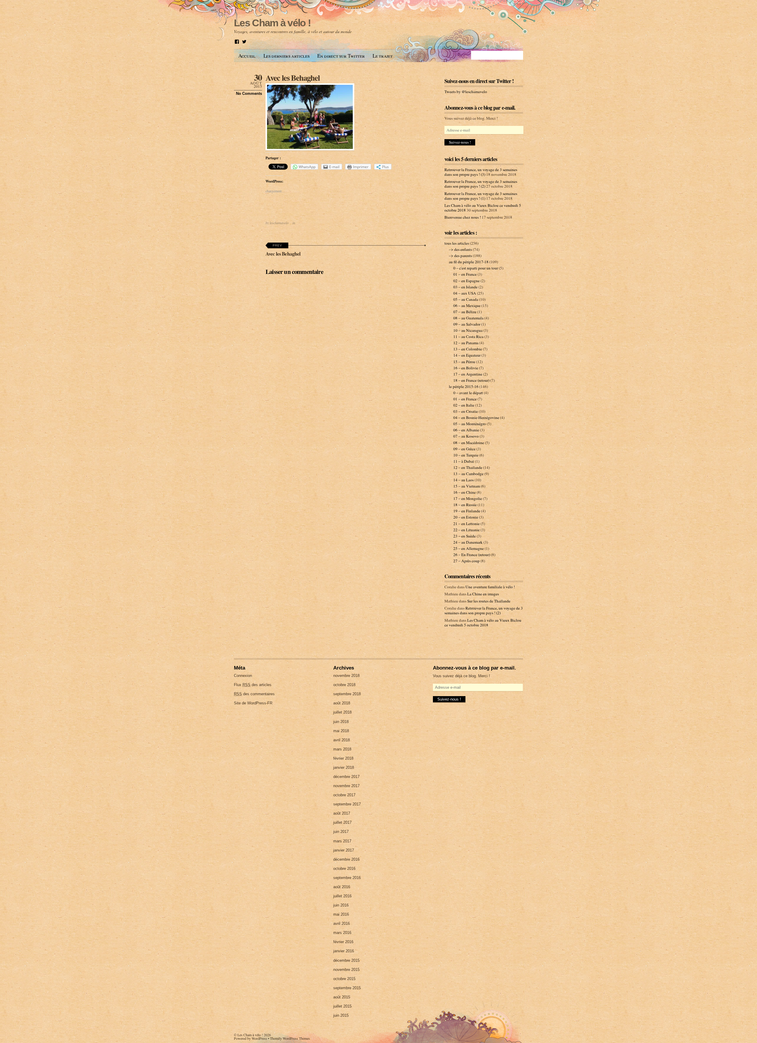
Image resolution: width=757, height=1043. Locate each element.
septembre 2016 (347, 877)
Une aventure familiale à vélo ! (490, 586)
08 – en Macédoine (468, 442)
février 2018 (343, 758)
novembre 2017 (346, 786)
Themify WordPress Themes (290, 1038)
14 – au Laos (463, 479)
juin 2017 (341, 831)
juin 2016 (341, 905)
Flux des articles (252, 685)
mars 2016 (342, 932)
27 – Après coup (466, 560)
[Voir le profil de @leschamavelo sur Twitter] (244, 41)
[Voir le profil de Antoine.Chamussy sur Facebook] (236, 41)
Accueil (246, 55)
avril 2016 (341, 923)
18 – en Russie (465, 504)
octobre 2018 (344, 685)
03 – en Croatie (465, 411)
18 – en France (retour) (471, 380)
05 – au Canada (465, 299)
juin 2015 (341, 1015)
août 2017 (341, 813)
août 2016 (341, 887)
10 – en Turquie (465, 455)
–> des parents (460, 255)
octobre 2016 (344, 868)
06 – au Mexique (467, 305)
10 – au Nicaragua (468, 330)
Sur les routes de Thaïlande (488, 601)
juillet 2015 (342, 1006)
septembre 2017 (347, 804)
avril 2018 (341, 740)
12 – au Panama (465, 342)
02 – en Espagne (466, 280)
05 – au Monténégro (469, 423)
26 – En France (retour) (471, 554)
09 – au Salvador (466, 324)
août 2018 (341, 703)
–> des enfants (460, 249)
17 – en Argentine (467, 374)
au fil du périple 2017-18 (469, 261)
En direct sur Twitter (341, 55)
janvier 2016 (343, 951)
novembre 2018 (346, 675)
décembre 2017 (346, 776)
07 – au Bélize (464, 311)
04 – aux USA (464, 293)
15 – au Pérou (464, 361)
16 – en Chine (464, 492)
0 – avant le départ (468, 392)
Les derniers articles (286, 55)
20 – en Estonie (465, 517)
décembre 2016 (346, 859)
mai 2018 (341, 731)
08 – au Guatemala (468, 318)
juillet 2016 (342, 896)
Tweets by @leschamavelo (465, 91)
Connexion (243, 675)
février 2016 (343, 942)
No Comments (249, 93)
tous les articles (456, 243)
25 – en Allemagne (468, 548)
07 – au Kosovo (466, 436)
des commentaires (254, 694)
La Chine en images (483, 594)
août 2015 (341, 997)
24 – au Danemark (468, 542)
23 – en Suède (464, 536)
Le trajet (382, 55)
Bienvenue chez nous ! (462, 217)
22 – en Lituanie (466, 529)
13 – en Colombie (467, 349)
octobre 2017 (344, 795)
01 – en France (465, 274)
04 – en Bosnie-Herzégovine (476, 417)
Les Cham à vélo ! (250, 1034)
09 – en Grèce (464, 448)
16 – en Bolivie (465, 368)
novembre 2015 (346, 969)
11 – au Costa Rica (468, 336)
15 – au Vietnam (466, 486)
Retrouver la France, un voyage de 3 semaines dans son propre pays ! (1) (480, 196)
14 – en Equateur (467, 355)
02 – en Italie (463, 405)
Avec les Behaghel (293, 77)
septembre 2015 (347, 988)
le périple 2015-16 (463, 386)
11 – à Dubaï (463, 461)
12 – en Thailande (467, 467)
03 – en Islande (465, 287)
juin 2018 (341, 721)
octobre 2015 (344, 979)
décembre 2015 (346, 960)
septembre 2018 (347, 694)
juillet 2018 (342, 712)
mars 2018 (342, 749)
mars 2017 (342, 841)
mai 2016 (341, 914)
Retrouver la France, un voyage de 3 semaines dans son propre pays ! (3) (480, 172)
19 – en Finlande (466, 511)
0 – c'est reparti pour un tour (475, 268)
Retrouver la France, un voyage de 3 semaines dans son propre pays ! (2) (480, 184)
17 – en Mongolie (467, 498)
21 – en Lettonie (466, 523)
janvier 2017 (343, 850)
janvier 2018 (343, 767)
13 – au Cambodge (468, 473)
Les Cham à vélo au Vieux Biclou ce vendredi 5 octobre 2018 (482, 623)
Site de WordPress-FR (253, 703)
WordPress (259, 1038)
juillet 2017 (342, 822)
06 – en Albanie (466, 430)
